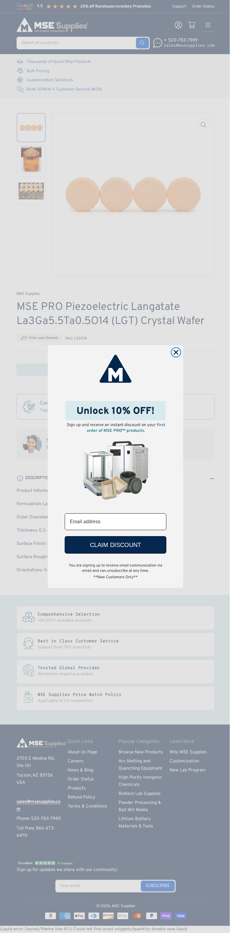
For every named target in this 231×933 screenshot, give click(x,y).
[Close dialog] (176, 352)
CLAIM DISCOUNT (115, 545)
